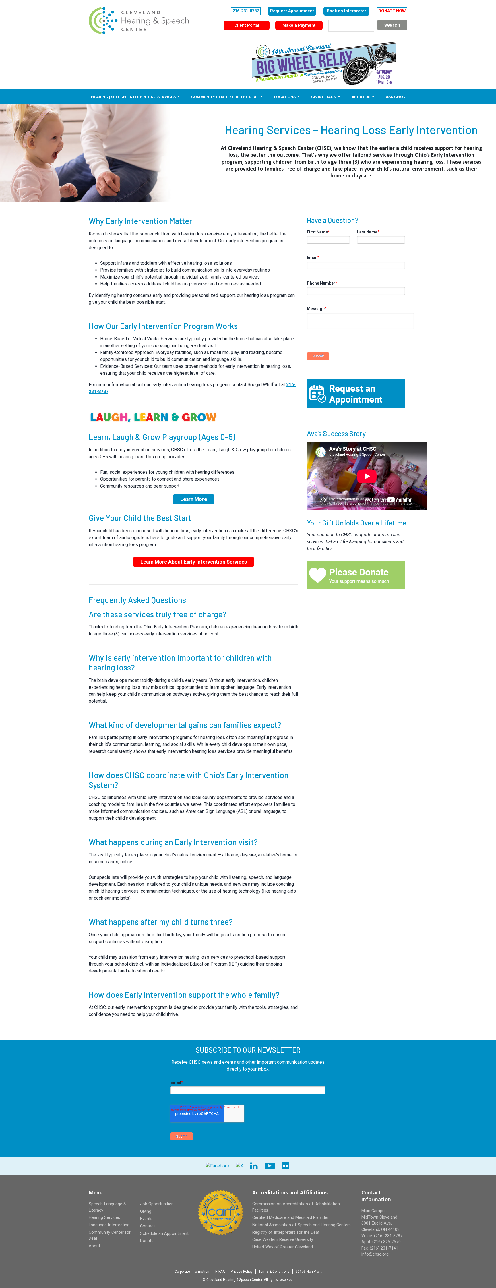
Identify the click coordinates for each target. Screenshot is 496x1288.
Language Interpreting (109, 1225)
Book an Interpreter (346, 11)
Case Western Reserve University (282, 1239)
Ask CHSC (395, 96)
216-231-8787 (245, 11)
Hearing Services (104, 1217)
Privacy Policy (242, 1272)
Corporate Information (192, 1272)
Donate (147, 1240)
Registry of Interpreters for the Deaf (286, 1232)
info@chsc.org (375, 1254)
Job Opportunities (156, 1204)
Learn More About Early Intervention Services (193, 562)
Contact (147, 1226)
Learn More (193, 499)
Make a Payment (298, 25)
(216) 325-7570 (386, 1241)
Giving (145, 1211)
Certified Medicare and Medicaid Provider (290, 1217)
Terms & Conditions (274, 1272)
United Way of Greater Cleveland (282, 1247)
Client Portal (246, 25)
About (94, 1245)
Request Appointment (292, 11)
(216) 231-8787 (388, 1235)
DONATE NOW (392, 11)
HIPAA (220, 1272)
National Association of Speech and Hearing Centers (301, 1225)
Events (146, 1218)
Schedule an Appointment (164, 1233)
